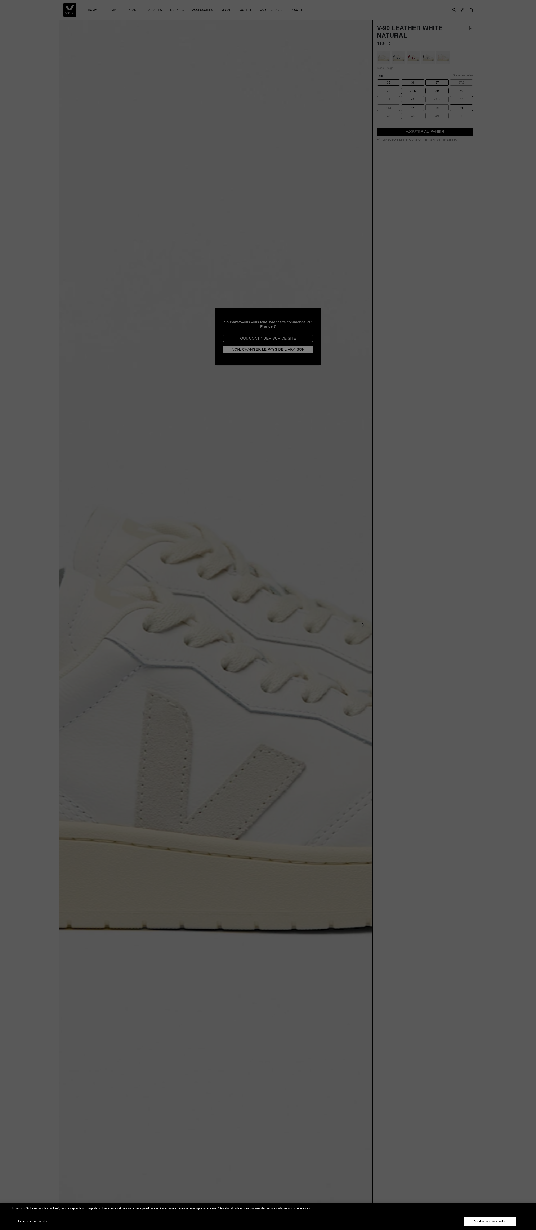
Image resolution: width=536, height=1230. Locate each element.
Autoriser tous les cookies (490, 1221)
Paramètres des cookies (32, 1221)
